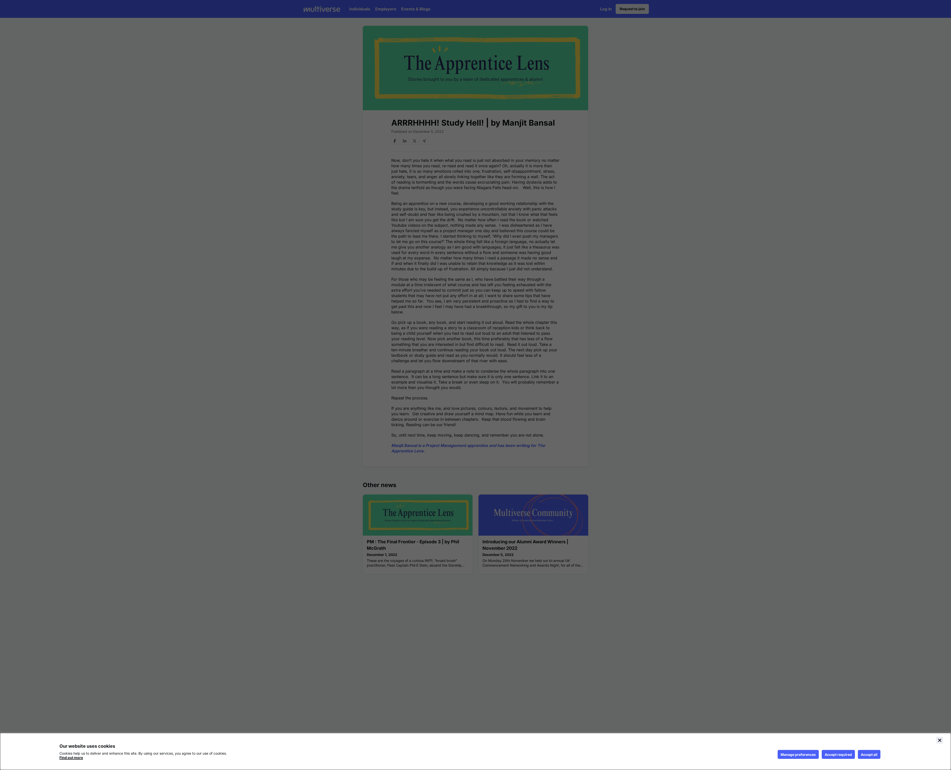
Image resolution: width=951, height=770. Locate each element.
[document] (475, 751)
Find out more (71, 757)
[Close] (939, 740)
